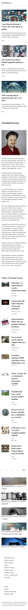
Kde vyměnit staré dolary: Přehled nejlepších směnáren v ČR (13, 62)
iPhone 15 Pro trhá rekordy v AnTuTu (13, 546)
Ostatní (3, 40)
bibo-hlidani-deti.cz (7, 3)
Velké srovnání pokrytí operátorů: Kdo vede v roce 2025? (12, 98)
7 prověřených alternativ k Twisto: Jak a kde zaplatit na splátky (12, 26)
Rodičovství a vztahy (15, 311)
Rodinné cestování (15, 329)
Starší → (24, 470)
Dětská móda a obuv (15, 347)
